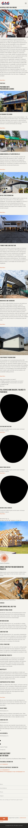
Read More (2, 80)
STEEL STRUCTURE (5, 644)
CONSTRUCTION (4, 632)
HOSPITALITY (3, 669)
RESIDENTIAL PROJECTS (6, 655)
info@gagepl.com (10, 771)
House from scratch (5, 467)
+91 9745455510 (4, 764)
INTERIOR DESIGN (4, 621)
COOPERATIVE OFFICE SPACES (7, 682)
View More (2, 697)
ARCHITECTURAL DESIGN (6, 610)
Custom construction (5, 426)
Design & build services (6, 508)
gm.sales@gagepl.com (19, 771)
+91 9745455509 (4, 770)
